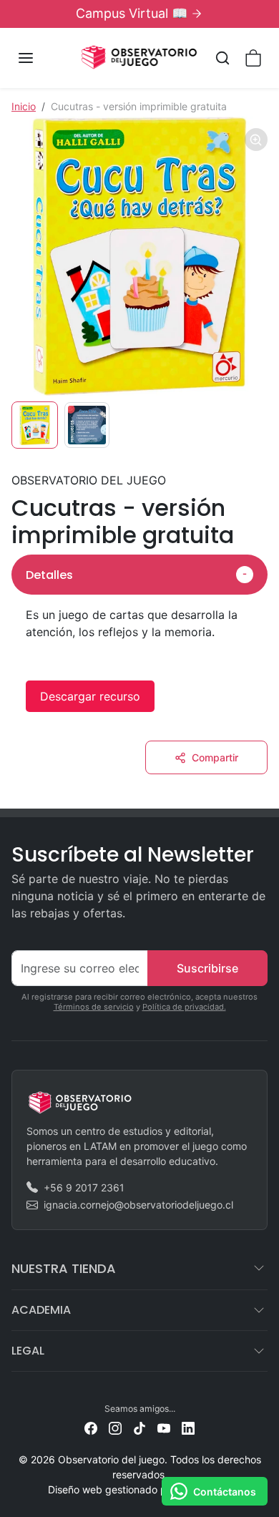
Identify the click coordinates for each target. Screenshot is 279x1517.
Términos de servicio (94, 1007)
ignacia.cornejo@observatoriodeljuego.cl (138, 1205)
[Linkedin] (188, 1427)
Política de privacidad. (184, 1007)
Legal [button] (27, 1350)
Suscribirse (207, 968)
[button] (40, 58)
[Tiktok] (139, 1427)
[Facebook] (91, 1427)
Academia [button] (41, 1310)
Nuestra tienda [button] (63, 1268)
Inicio (23, 106)
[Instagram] (115, 1427)
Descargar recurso (90, 696)
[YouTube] (164, 1427)
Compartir (215, 757)
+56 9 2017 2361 (84, 1187)
